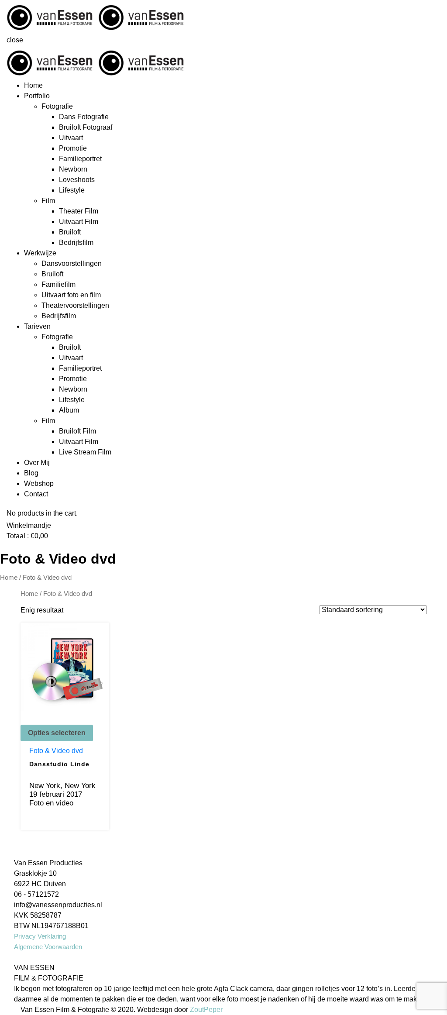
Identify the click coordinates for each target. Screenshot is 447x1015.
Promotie (73, 148)
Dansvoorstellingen (71, 263)
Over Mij (37, 462)
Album (69, 410)
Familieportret (80, 158)
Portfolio (37, 96)
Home (33, 85)
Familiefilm (58, 284)
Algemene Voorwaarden (48, 946)
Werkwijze (40, 253)
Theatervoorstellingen (75, 305)
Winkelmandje (29, 525)
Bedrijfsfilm (76, 242)
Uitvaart (71, 137)
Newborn (73, 169)
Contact (36, 494)
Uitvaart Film (78, 221)
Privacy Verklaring (40, 936)
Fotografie (57, 106)
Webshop (39, 483)
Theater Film (78, 211)
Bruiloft (70, 232)
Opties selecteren (57, 732)
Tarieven (37, 326)
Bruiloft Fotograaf (85, 127)
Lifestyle (72, 190)
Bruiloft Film (77, 431)
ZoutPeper (206, 1009)
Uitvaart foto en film (71, 295)
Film (48, 200)
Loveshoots (77, 179)
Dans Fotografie (84, 116)
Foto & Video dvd (56, 750)
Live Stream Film (85, 452)
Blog (31, 473)
